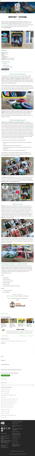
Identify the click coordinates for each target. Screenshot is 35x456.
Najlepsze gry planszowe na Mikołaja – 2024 (29, 325)
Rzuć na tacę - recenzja (15, 431)
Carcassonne (23, 23)
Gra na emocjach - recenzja (16, 436)
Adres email (3, 360)
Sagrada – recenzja (5, 335)
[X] (7, 428)
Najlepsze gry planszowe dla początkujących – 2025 (4, 326)
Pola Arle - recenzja (15, 438)
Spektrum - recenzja (15, 423)
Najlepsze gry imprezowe (4, 442)
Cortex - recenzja (14, 440)
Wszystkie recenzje (4, 433)
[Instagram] (16, 12)
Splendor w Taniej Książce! (17, 294)
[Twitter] (18, 12)
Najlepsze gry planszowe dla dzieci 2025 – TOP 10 (21, 325)
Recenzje (17, 14)
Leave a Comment (5, 313)
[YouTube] (20, 12)
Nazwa (2, 356)
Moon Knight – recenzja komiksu (5, 389)
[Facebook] (15, 12)
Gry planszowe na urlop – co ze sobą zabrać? (26, 335)
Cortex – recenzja (3, 417)
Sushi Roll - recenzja (15, 442)
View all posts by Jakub (28, 333)
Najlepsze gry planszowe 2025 (5, 441)
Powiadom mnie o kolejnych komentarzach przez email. (11, 369)
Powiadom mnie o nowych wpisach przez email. (9, 373)
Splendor (11, 298)
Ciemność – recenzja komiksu (5, 393)
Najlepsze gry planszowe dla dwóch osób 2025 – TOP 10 (12, 326)
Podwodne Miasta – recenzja (5, 391)
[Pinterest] (9, 428)
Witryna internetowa (5, 364)
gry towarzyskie (11, 296)
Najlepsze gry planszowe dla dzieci (6, 440)
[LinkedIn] (2, 431)
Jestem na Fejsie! (4, 379)
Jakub (21, 19)
